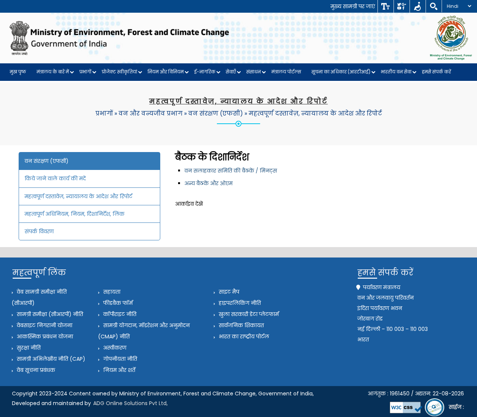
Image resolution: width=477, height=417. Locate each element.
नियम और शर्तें (118, 370)
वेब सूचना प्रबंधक (35, 370)
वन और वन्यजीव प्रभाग (151, 113)
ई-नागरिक (204, 72)
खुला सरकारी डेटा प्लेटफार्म (248, 314)
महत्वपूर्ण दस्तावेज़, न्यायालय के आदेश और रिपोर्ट (315, 113)
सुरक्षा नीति (28, 347)
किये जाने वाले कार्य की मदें (55, 178)
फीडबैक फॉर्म (117, 303)
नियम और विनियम (166, 72)
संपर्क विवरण (39, 231)
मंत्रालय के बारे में (53, 72)
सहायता (111, 292)
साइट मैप (228, 292)
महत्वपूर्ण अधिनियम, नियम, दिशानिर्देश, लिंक (74, 214)
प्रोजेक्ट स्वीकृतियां (119, 72)
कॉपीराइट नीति (119, 314)
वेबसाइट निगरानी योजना (43, 325)
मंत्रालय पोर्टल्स (286, 72)
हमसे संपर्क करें (436, 72)
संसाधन (253, 72)
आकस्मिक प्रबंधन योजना (44, 336)
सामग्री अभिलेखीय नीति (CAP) (50, 359)
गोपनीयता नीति (119, 359)
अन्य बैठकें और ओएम (208, 183)
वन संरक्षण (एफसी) (215, 113)
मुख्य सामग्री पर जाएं (353, 6)
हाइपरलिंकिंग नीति (239, 303)
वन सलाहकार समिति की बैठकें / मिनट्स (230, 170)
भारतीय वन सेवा (396, 72)
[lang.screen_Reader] (418, 6)
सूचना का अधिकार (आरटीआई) (341, 72)
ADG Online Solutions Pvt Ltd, (130, 403)
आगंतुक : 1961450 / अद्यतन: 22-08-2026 (416, 393)
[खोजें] (434, 6)
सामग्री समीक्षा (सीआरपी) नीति (49, 314)
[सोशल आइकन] (402, 6)
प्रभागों (85, 72)
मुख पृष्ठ (18, 72)
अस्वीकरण (114, 347)
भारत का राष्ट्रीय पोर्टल (243, 336)
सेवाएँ (231, 72)
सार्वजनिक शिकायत (240, 325)
